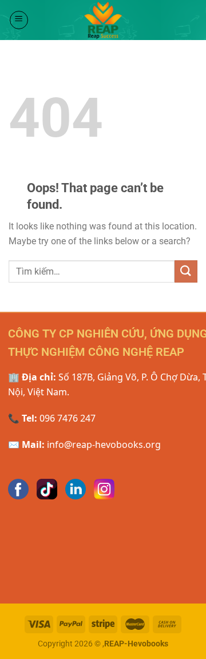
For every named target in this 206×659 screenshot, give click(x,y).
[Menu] (19, 20)
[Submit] (186, 271)
